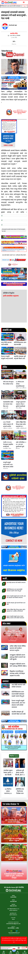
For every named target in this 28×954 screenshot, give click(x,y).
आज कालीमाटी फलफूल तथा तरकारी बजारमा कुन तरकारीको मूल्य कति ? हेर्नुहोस (14, 857)
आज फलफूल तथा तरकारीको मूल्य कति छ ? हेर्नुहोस (14, 839)
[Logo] (9, 2)
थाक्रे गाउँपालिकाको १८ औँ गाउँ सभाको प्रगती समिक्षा (14, 821)
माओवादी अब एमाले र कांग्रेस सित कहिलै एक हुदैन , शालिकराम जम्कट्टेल (14, 876)
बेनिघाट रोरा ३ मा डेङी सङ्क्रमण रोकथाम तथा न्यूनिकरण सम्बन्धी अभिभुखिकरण (14, 633)
